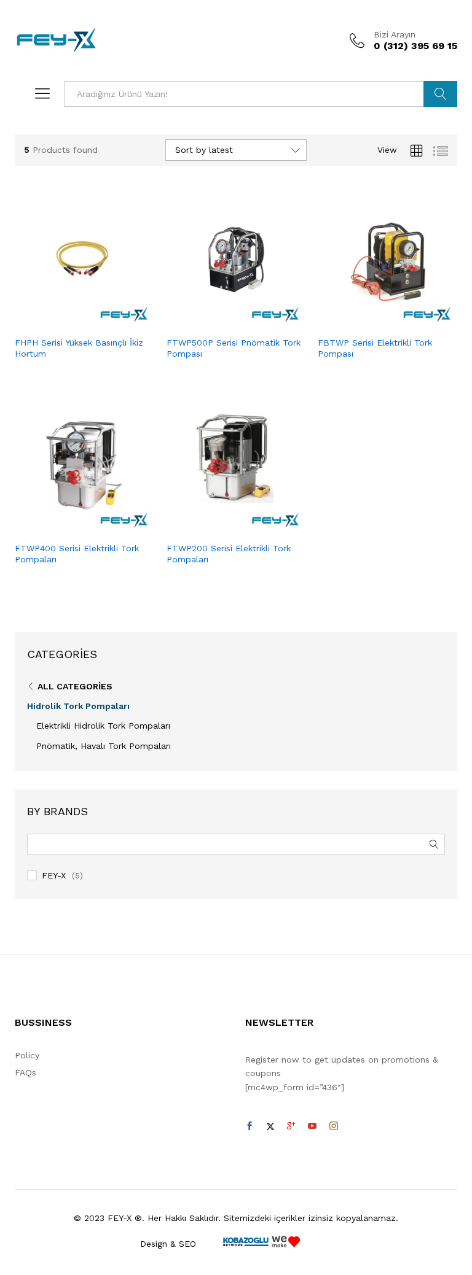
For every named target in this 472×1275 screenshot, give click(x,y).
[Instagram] (334, 1126)
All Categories (74, 686)
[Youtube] (312, 1126)
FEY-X (54, 875)
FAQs (25, 1072)
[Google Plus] (291, 1126)
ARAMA (440, 94)
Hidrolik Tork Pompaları (78, 706)
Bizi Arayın (394, 34)
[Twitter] (270, 1126)
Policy (27, 1055)
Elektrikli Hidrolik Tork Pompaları (103, 726)
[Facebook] (249, 1126)
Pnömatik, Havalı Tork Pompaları (103, 746)
